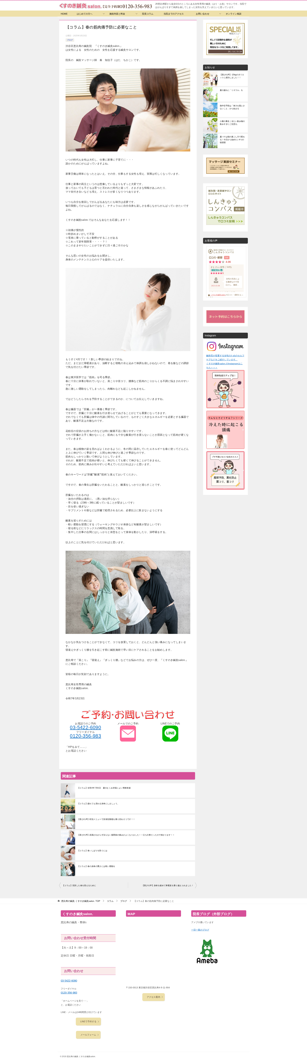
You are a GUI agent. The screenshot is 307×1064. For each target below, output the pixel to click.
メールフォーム (88, 1034)
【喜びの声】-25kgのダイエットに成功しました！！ (232, 76)
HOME (64, 13)
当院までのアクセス (174, 13)
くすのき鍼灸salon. (218, 295)
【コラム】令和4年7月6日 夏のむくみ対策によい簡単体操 (104, 788)
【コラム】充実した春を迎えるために (79, 885)
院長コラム (147, 13)
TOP (80, 901)
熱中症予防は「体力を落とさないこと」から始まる (232, 107)
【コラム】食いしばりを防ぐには (92, 851)
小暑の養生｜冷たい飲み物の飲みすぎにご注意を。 (232, 122)
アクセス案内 (153, 997)
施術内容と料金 (117, 13)
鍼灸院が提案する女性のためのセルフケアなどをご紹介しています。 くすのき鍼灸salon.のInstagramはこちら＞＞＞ (225, 361)
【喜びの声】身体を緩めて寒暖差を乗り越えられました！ (167, 885)
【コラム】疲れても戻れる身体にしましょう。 (98, 803)
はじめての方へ (84, 13)
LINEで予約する (88, 1021)
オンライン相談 (233, 13)
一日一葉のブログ (200, 930)
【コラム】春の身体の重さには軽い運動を (96, 866)
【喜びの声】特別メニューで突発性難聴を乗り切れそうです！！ (106, 819)
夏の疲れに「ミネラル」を (231, 90)
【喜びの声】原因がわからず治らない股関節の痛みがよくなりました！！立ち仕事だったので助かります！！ (126, 835)
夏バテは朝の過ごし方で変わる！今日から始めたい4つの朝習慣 (232, 140)
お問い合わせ (202, 13)
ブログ (70, 40)
